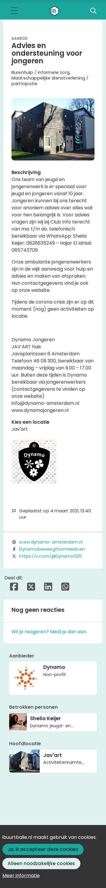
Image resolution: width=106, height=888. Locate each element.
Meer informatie (21, 875)
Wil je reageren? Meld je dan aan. (49, 631)
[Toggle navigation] (14, 11)
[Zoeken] (93, 10)
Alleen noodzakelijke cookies (41, 863)
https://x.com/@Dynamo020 (50, 556)
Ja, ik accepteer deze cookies (43, 849)
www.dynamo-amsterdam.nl (50, 542)
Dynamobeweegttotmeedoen (52, 549)
